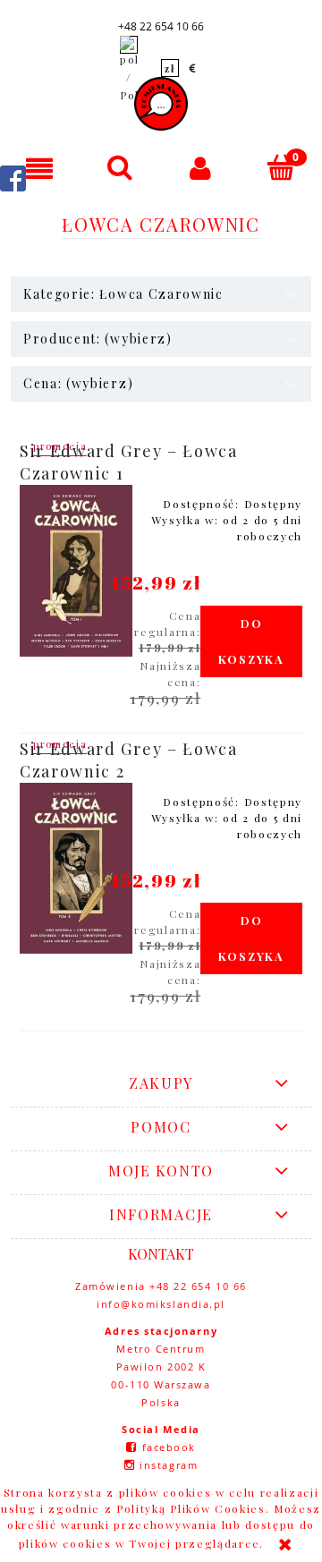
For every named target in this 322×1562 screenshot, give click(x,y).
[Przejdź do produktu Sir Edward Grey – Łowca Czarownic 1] (76, 571)
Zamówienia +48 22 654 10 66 (161, 1286)
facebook (169, 1447)
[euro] (193, 68)
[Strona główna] (161, 104)
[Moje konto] (201, 168)
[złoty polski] (170, 68)
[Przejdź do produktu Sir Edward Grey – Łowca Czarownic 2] (76, 869)
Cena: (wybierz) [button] (78, 383)
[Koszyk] (282, 167)
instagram (169, 1465)
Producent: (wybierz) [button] (98, 338)
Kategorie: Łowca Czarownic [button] (123, 293)
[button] (40, 168)
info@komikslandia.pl (161, 1304)
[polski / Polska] (129, 68)
